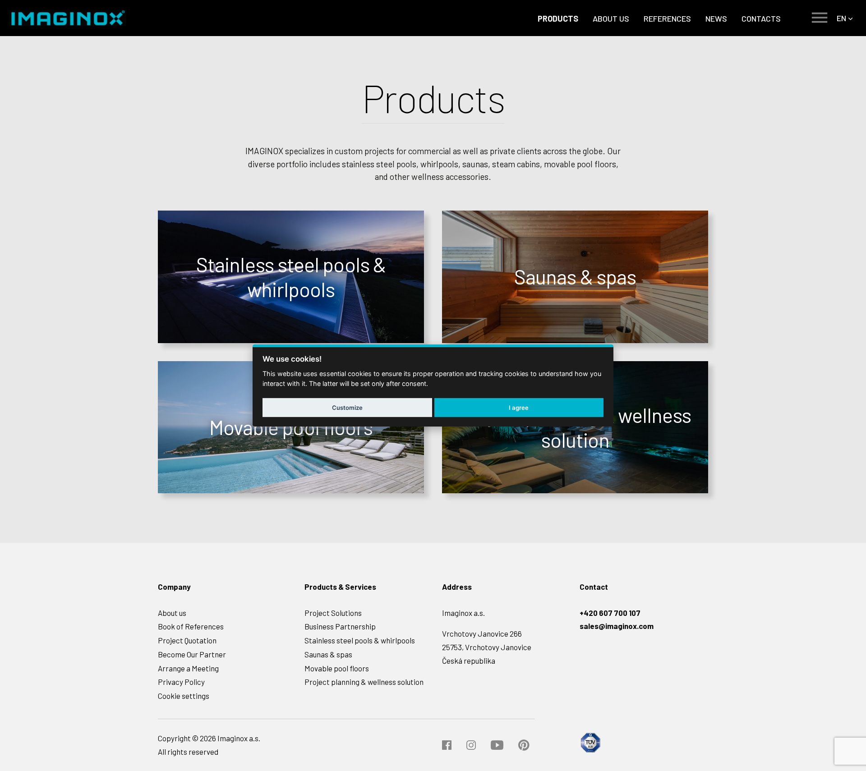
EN (841, 18)
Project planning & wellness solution (364, 681)
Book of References (191, 626)
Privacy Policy (181, 681)
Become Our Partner (192, 654)
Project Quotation (187, 640)
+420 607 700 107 (610, 612)
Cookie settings (183, 695)
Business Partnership (340, 626)
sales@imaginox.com (617, 625)
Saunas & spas (328, 654)
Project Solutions (333, 612)
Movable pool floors (336, 668)
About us (172, 612)
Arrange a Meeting (188, 668)
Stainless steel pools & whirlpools (359, 640)
